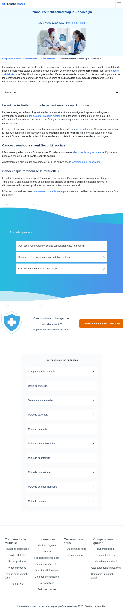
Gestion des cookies (95, 606)
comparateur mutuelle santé (48, 191)
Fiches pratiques (17, 561)
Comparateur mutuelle (11, 59)
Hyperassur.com (105, 549)
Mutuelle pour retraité (39, 472)
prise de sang (34, 116)
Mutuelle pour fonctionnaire (42, 486)
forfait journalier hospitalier (86, 162)
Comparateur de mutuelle (41, 371)
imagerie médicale (52, 116)
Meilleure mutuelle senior (41, 443)
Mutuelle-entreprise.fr (106, 561)
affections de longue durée (87, 152)
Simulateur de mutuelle (40, 400)
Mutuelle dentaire (37, 501)
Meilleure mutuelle (38, 429)
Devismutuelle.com (106, 555)
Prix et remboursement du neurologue (38, 268)
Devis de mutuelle (37, 386)
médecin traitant (83, 129)
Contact (47, 551)
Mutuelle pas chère (38, 414)
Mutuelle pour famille (39, 458)
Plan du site (17, 584)
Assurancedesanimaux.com (106, 567)
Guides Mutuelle (17, 555)
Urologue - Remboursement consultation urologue (44, 257)
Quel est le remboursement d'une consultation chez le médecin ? (52, 245)
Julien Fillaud (77, 22)
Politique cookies (47, 589)
